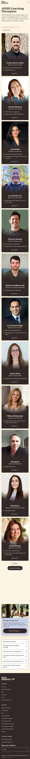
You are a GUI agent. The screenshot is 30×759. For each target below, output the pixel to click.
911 (27, 755)
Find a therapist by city (6, 721)
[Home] (15, 678)
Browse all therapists (6, 707)
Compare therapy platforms (8, 729)
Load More (15, 563)
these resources (8, 757)
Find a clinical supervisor (7, 742)
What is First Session (6, 689)
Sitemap (3, 731)
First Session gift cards (6, 700)
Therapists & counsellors (7, 718)
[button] (27, 2)
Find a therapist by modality (7, 726)
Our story (4, 686)
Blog (2, 713)
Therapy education (6, 715)
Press (3, 697)
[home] (4, 2)
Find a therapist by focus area (8, 723)
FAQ (2, 692)
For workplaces (5, 710)
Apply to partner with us (7, 739)
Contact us (4, 694)
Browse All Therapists (15, 568)
